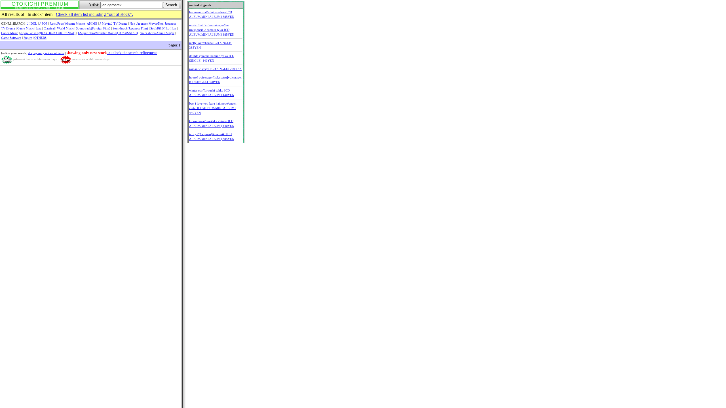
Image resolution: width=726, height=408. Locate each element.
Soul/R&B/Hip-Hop (163, 28)
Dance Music (9, 33)
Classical (49, 28)
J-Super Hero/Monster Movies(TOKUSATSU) (108, 33)
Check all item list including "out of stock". (94, 14)
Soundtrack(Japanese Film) (130, 28)
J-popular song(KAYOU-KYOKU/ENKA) (47, 33)
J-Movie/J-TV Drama (113, 23)
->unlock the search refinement (132, 53)
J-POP (43, 23)
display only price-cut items (46, 53)
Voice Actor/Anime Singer (157, 33)
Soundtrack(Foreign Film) (93, 28)
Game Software (11, 37)
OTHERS (40, 37)
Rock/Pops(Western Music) (67, 23)
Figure (28, 37)
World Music (65, 28)
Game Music (25, 28)
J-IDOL (32, 23)
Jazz (38, 28)
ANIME (92, 23)
